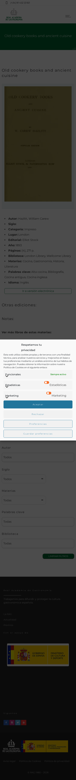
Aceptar (38, 404)
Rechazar (38, 414)
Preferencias (38, 424)
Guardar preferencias (38, 433)
